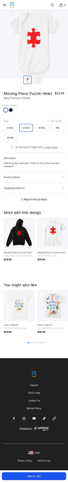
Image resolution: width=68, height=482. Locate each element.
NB (57, 127)
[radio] (10, 127)
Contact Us (34, 400)
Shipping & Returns (14, 188)
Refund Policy (34, 408)
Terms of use (43, 460)
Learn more (51, 147)
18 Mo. (42, 127)
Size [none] (6, 121)
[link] (19, 233)
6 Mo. (10, 127)
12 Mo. (26, 127)
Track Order (34, 392)
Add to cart (34, 476)
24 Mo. (10, 137)
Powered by (26, 428)
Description (10, 158)
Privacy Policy (25, 460)
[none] (54, 121)
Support (34, 385)
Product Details (12, 177)
